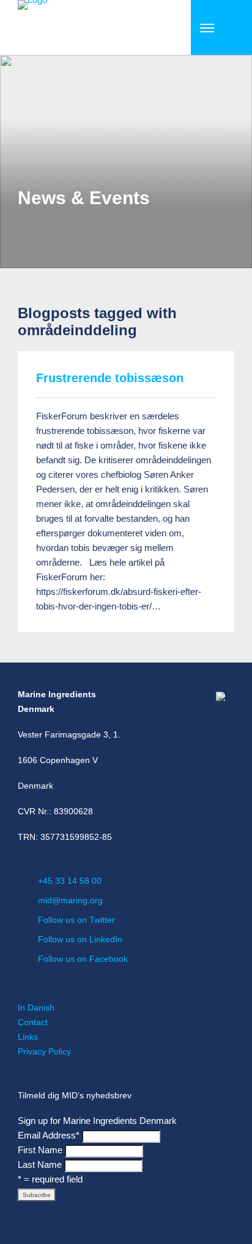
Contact (33, 1022)
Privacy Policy (44, 1051)
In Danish (36, 1007)
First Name (40, 1150)
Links (28, 1037)
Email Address (49, 1135)
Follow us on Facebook (83, 959)
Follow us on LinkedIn (80, 939)
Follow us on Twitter (76, 920)
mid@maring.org (70, 900)
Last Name (40, 1164)
